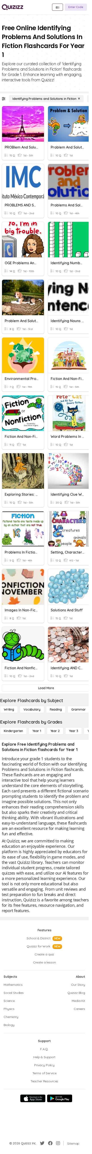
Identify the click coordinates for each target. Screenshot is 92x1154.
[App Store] (32, 1098)
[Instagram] (58, 1143)
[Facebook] (50, 1143)
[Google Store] (59, 1098)
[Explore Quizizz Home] (12, 7)
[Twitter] (42, 1143)
